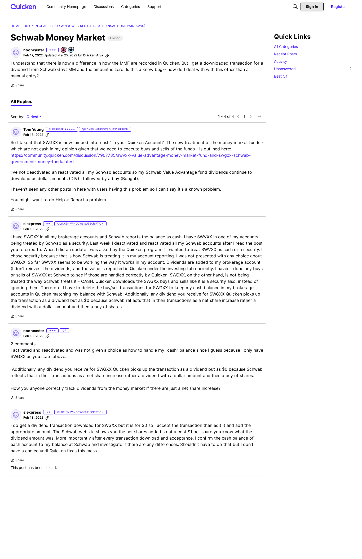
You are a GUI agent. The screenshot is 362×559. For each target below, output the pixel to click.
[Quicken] (23, 6)
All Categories (286, 46)
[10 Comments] (71, 50)
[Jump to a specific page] (259, 116)
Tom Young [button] (33, 129)
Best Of (280, 76)
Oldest (33, 116)
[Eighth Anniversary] (64, 50)
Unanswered (312, 68)
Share (17, 85)
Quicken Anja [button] (93, 55)
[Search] (295, 6)
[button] (16, 52)
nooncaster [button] (33, 50)
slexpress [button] (32, 223)
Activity (280, 61)
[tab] (21, 101)
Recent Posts (285, 54)
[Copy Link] (107, 55)
